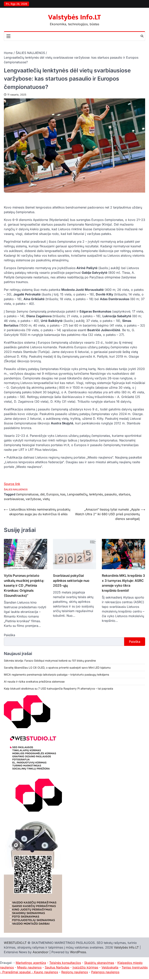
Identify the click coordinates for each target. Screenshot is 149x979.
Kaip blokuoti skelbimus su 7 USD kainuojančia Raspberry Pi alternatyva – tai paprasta (58, 688)
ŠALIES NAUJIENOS (16, 489)
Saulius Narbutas (57, 967)
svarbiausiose (14, 499)
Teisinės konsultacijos (65, 963)
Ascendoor (41, 952)
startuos (124, 494)
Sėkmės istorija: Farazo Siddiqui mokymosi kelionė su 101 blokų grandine (50, 660)
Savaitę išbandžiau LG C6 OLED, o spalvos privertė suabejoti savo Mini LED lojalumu (57, 667)
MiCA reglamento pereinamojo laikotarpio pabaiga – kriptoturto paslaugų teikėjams (56, 674)
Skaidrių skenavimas (99, 963)
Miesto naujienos (29, 967)
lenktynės (96, 494)
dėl (42, 494)
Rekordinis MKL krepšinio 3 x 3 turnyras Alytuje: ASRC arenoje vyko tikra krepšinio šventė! (123, 582)
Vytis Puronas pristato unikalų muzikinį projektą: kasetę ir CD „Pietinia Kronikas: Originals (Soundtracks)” (24, 585)
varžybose (33, 499)
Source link (12, 484)
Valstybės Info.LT (74, 17)
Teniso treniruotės (135, 967)
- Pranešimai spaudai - (17, 972)
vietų (46, 499)
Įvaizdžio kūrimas (85, 967)
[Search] (142, 36)
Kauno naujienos (46, 972)
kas (62, 494)
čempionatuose (27, 494)
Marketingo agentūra (31, 963)
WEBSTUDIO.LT (15, 943)
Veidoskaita (109, 967)
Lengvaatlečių (77, 494)
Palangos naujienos (105, 972)
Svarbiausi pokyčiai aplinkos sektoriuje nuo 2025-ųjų (71, 580)
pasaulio (111, 494)
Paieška (9, 635)
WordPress (78, 952)
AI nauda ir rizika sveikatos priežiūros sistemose (34, 681)
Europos (52, 494)
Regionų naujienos (74, 972)
